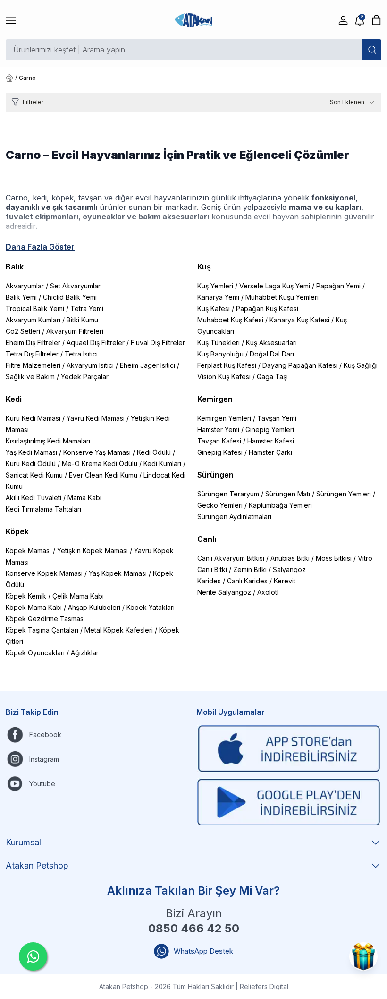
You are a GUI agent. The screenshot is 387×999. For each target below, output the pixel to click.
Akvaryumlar (25, 286)
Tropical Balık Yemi (35, 308)
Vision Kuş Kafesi (224, 377)
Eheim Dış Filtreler (33, 343)
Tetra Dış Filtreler (32, 354)
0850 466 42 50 (193, 928)
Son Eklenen (347, 101)
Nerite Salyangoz (224, 592)
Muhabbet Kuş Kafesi (230, 320)
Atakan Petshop (37, 865)
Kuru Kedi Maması (33, 418)
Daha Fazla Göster (40, 247)
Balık (15, 266)
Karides (209, 581)
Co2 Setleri (23, 331)
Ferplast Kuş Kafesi (226, 365)
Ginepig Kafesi (220, 452)
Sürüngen (215, 474)
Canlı (206, 539)
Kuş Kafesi (213, 308)
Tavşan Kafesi (219, 441)
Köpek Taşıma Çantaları (42, 630)
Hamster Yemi (218, 430)
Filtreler (33, 101)
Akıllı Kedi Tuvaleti (33, 498)
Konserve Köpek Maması (44, 573)
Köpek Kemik (26, 596)
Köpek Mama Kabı (34, 607)
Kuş (204, 266)
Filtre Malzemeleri (33, 365)
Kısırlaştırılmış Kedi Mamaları (48, 441)
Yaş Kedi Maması (31, 452)
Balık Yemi (21, 297)
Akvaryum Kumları (33, 320)
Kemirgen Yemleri (224, 418)
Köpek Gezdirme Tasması (45, 619)
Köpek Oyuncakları (35, 653)
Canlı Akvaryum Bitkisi (230, 558)
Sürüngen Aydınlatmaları (234, 517)
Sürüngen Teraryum (228, 494)
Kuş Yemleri (215, 286)
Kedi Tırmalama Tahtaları (43, 509)
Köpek (17, 531)
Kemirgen (215, 399)
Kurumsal (23, 842)
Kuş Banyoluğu (220, 354)
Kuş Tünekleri (218, 343)
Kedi (14, 399)
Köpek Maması (28, 551)
